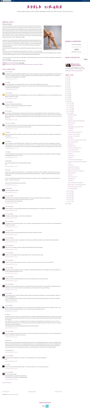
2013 (68, 95)
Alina (6, 151)
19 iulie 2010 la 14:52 (11, 336)
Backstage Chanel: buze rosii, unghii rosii (76, 170)
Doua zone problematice (72, 188)
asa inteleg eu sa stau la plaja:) (73, 136)
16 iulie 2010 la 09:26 (11, 311)
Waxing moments (71, 155)
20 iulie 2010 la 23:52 (11, 361)
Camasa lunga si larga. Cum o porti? (75, 186)
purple (6, 141)
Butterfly (7, 111)
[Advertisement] (45, 17)
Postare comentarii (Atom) (13, 394)
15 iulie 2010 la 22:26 (11, 289)
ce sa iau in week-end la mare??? (74, 151)
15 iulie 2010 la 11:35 (11, 157)
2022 (68, 85)
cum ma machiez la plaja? (73, 142)
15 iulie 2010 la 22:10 (11, 210)
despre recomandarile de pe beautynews (75, 182)
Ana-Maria (7, 102)
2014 (68, 93)
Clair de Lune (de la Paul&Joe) (74, 169)
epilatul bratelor (23, 64)
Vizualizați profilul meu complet (74, 70)
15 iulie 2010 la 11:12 (11, 148)
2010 (68, 101)
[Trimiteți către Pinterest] (23, 63)
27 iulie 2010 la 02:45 (11, 368)
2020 (68, 89)
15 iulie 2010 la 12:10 (11, 166)
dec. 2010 (70, 103)
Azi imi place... (71, 116)
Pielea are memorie (71, 122)
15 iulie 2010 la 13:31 (11, 192)
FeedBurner (79, 51)
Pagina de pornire (32, 391)
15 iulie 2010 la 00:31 (11, 78)
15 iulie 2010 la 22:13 (11, 227)
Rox (6, 132)
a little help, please (71, 178)
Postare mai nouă (5, 391)
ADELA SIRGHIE (45, 7)
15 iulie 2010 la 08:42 (11, 98)
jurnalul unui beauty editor (36, 64)
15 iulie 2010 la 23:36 (11, 301)
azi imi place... (70, 130)
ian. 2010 (70, 201)
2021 (68, 87)
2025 (68, 79)
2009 (68, 203)
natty (6, 82)
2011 (68, 99)
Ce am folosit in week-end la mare (74, 147)
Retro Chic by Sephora (72, 115)
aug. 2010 (70, 111)
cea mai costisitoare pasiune (73, 149)
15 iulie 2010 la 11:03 (11, 137)
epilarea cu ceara (10, 64)
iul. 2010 (70, 113)
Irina (6, 364)
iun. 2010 (70, 191)
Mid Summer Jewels (72, 145)
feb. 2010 (70, 199)
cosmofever (7, 71)
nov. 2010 (70, 105)
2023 (68, 83)
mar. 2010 (70, 197)
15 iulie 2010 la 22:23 (11, 273)
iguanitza (7, 188)
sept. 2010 (70, 109)
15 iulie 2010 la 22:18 (11, 249)
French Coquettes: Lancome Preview (75, 132)
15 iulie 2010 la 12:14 (11, 184)
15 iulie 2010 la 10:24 (11, 128)
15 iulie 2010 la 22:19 (11, 256)
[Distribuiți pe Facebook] (22, 63)
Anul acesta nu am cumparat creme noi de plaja (77, 140)
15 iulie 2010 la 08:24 (11, 89)
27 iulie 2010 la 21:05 (11, 379)
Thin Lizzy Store (8, 123)
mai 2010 (70, 193)
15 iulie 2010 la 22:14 (11, 234)
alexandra (7, 93)
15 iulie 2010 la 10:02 (11, 119)
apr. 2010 (70, 195)
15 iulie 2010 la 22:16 (11, 241)
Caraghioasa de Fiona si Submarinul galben (76, 120)
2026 (68, 77)
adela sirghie (7, 195)
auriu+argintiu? (71, 143)
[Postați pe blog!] (20, 63)
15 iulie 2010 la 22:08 (11, 203)
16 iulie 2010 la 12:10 (11, 327)
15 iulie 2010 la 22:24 (11, 280)
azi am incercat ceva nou (72, 176)
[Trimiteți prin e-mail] (19, 63)
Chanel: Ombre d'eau (72, 172)
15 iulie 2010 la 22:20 (11, 264)
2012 (68, 97)
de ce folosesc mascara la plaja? (74, 134)
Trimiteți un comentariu (6, 382)
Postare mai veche (58, 391)
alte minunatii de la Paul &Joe (73, 167)
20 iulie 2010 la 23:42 (11, 352)
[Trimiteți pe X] (21, 63)
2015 (68, 91)
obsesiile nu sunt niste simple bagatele (75, 159)
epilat (17, 64)
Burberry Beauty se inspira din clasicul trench (76, 184)
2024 (68, 81)
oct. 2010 (70, 107)
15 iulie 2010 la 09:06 (11, 107)
